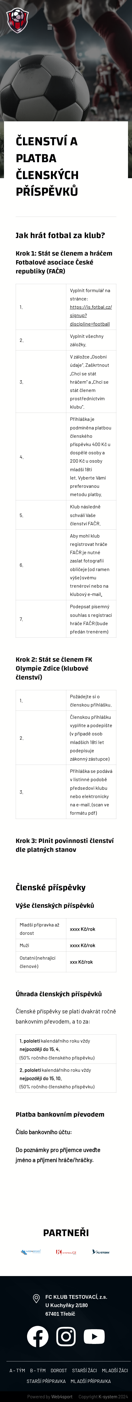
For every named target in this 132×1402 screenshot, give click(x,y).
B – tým (38, 1370)
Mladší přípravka (91, 1381)
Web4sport (61, 1396)
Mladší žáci (115, 1370)
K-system (108, 1396)
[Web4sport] (31, 1254)
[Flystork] (101, 1254)
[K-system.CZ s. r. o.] (66, 1254)
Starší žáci (84, 1370)
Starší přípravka (46, 1381)
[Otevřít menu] (49, 27)
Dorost (59, 1370)
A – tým (17, 1370)
